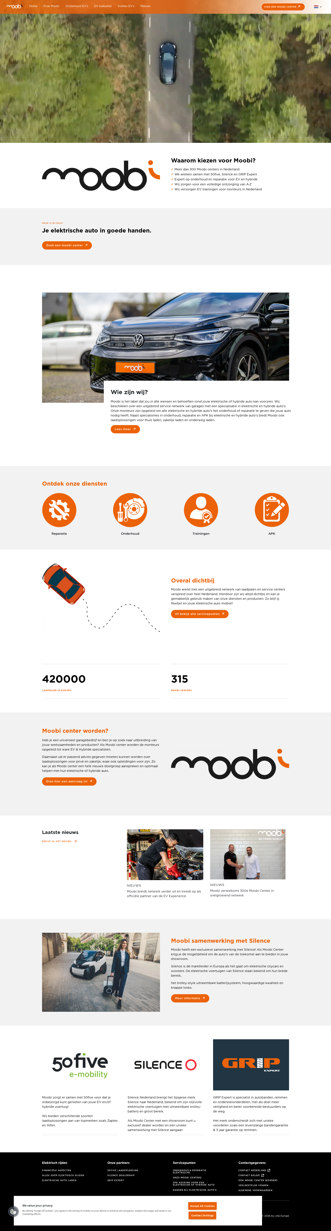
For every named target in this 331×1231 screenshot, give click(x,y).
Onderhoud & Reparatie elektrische (189, 1171)
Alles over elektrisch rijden (63, 1175)
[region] (138, 1210)
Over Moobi (51, 6)
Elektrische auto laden (59, 1180)
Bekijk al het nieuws (57, 841)
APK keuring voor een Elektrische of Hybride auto (194, 1183)
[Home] (10, 6)
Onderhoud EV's (77, 6)
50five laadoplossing (122, 1170)
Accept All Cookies (202, 1206)
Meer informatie (187, 998)
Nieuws (146, 6)
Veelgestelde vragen (253, 1185)
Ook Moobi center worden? (258, 1180)
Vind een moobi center (280, 7)
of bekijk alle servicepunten (197, 614)
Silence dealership (121, 1175)
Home (33, 6)
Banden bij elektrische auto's (195, 1190)
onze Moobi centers (187, 1177)
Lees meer (123, 429)
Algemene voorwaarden (255, 1190)
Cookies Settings (202, 1215)
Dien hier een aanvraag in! (67, 781)
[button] (13, 1211)
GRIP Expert (115, 1180)
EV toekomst (103, 6)
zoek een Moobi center (64, 245)
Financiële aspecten (56, 1170)
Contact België (249, 1175)
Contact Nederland (252, 1170)
